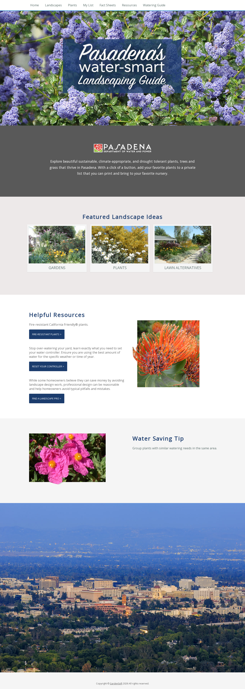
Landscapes (53, 5)
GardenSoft (116, 683)
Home (34, 5)
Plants (72, 5)
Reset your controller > (48, 366)
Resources (129, 5)
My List (88, 5)
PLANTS (120, 267)
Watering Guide (154, 5)
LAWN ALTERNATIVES (182, 267)
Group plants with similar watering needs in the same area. (174, 448)
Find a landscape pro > (46, 398)
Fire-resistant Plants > (46, 334)
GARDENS (57, 267)
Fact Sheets (108, 5)
